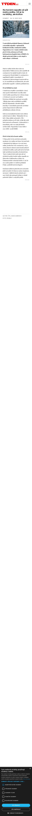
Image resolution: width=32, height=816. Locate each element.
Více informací (26, 779)
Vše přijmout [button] (16, 805)
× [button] (30, 768)
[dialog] (16, 791)
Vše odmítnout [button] (16, 809)
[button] (16, 781)
